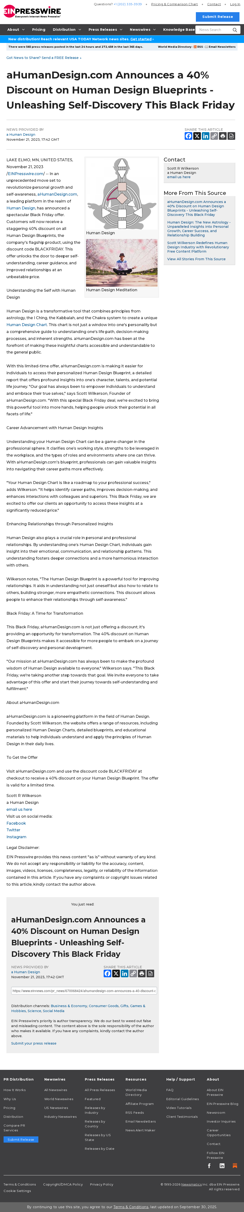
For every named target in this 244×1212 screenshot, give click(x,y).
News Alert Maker (140, 1130)
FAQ (170, 1090)
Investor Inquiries (221, 1121)
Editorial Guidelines (182, 1099)
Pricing (174, 4)
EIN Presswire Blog (223, 1104)
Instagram (16, 837)
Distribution (13, 1116)
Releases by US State (98, 1137)
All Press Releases (100, 1090)
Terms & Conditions (20, 1184)
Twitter (13, 830)
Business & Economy (69, 1006)
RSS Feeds (135, 1112)
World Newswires (58, 1099)
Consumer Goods (104, 1006)
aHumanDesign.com (57, 194)
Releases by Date (99, 1148)
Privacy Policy (101, 1184)
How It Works (15, 1090)
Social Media (53, 1011)
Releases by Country (95, 1123)
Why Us (10, 1099)
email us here (19, 809)
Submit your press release (33, 1043)
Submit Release (217, 17)
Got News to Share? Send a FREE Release (43, 58)
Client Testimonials (182, 1116)
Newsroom (216, 1112)
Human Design (20, 208)
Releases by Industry (95, 1110)
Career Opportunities (218, 1132)
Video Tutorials (179, 1108)
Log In (235, 4)
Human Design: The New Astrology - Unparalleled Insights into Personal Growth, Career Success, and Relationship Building (199, 228)
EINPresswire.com (25, 174)
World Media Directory (175, 46)
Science (34, 1011)
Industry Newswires (60, 1116)
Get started (141, 39)
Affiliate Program (140, 1104)
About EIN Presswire (215, 1092)
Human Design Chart (26, 325)
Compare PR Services (14, 1128)
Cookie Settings (17, 1191)
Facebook (16, 823)
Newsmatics (191, 1184)
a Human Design (20, 134)
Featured (93, 1099)
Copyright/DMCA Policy (63, 1184)
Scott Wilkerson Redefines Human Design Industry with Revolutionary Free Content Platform (198, 247)
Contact (214, 4)
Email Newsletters (222, 46)
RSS (200, 46)
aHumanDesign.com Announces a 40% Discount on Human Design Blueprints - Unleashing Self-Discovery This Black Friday (196, 208)
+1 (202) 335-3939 (128, 4)
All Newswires (55, 1090)
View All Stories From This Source (196, 259)
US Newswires (56, 1108)
